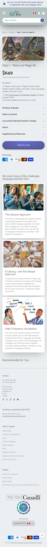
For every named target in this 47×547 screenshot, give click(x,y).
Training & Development (11, 434)
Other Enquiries (8, 445)
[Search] (42, 20)
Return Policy (7, 481)
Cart (43, 13)
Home (4, 32)
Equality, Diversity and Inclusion (13, 456)
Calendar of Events (9, 452)
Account (39, 13)
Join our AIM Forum (9, 459)
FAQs (4, 449)
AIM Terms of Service (10, 474)
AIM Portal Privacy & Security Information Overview (20, 485)
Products (11, 32)
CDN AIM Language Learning (20, 542)
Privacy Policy (7, 478)
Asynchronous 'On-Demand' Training (22, 95)
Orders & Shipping (9, 441)
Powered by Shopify (36, 542)
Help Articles (6, 431)
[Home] (15, 13)
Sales (4, 438)
